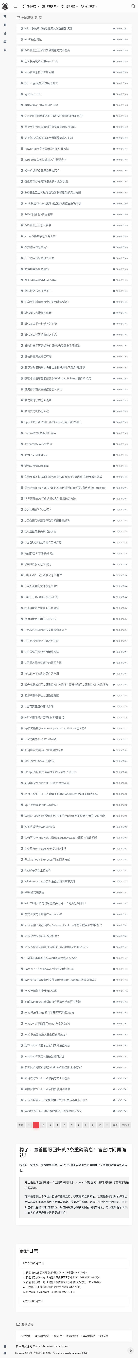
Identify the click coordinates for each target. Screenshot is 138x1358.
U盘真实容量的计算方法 (39, 706)
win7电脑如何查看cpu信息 (41, 990)
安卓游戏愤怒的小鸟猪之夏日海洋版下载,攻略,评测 (55, 367)
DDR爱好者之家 (42, 1336)
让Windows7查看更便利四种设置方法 (47, 1045)
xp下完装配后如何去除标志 (41, 805)
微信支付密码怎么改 (37, 411)
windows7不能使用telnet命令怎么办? (47, 1023)
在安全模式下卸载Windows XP (43, 914)
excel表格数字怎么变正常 (40, 236)
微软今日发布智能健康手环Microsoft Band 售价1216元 (58, 378)
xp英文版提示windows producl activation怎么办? (55, 728)
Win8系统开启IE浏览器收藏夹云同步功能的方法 (53, 1111)
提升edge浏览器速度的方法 (41, 83)
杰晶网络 (26, 1336)
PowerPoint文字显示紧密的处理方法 (47, 148)
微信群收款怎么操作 (37, 269)
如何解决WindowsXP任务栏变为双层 (47, 783)
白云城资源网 (89, 1336)
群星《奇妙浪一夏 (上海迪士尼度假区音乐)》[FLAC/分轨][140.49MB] (63, 1282)
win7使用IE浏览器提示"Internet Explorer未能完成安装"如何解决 (63, 925)
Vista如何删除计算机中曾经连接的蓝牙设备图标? (54, 116)
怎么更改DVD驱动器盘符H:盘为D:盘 (46, 181)
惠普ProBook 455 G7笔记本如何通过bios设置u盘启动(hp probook (65, 487)
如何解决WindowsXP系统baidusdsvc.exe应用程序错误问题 (61, 837)
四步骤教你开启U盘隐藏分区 (42, 695)
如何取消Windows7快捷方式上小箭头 (47, 1078)
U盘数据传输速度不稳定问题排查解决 (47, 520)
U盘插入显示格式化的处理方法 (43, 662)
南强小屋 (58, 1336)
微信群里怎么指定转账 (38, 356)
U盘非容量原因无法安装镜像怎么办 (46, 630)
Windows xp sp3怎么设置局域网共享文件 (50, 881)
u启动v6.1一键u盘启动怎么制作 (43, 575)
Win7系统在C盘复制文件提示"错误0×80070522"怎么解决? (60, 979)
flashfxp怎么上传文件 (38, 870)
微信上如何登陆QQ (36, 455)
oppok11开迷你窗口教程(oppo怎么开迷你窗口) (53, 422)
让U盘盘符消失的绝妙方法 (40, 531)
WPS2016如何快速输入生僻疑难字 (45, 159)
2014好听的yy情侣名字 (39, 214)
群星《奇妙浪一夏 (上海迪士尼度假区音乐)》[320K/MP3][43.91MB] (62, 1277)
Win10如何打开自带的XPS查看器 (44, 717)
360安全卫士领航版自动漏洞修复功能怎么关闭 (53, 192)
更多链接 (104, 1336)
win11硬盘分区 (33, 39)
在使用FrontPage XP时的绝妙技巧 (45, 848)
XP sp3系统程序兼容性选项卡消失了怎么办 (51, 772)
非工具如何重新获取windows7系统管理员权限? (53, 1067)
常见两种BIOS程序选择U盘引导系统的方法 (50, 498)
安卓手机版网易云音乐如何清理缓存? (47, 301)
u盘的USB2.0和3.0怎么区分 (41, 597)
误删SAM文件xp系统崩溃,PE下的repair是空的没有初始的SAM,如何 (65, 815)
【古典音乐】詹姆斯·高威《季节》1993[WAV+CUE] (53, 1287)
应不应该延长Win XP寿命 (40, 826)
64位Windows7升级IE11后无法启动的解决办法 (53, 1001)
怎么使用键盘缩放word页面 (41, 61)
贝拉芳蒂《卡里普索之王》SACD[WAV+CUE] (49, 1292)
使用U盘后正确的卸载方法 (40, 619)
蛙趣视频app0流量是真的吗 (41, 105)
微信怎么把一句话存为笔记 (41, 323)
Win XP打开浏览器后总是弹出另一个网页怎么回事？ (56, 903)
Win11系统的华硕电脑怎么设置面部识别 (48, 28)
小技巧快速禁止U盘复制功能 (42, 640)
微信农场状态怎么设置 (38, 400)
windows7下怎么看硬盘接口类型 (44, 1056)
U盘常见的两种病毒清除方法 (42, 651)
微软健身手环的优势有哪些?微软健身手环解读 (52, 345)
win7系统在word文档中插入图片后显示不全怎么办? (56, 1100)
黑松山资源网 (72, 1336)
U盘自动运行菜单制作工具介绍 (43, 542)
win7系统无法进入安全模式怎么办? (46, 1034)
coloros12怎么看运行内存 (40, 433)
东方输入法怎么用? (36, 247)
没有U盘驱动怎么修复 (38, 564)
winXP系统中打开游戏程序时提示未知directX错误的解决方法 (61, 794)
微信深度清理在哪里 (37, 466)
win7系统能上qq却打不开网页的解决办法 (49, 1012)
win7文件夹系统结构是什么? (42, 936)
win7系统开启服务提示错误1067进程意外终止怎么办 (56, 947)
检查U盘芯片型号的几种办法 (42, 608)
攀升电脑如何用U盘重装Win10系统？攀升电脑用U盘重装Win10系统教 (66, 684)
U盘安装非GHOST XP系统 (40, 739)
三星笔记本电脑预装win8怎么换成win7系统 (51, 958)
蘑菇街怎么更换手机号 (38, 291)
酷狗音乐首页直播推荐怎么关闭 (43, 389)
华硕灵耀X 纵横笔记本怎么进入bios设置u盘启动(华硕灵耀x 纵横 (63, 476)
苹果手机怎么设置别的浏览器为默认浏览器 (50, 127)
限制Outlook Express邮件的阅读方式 (47, 859)
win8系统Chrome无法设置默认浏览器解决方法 (53, 203)
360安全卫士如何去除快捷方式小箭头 (47, 50)
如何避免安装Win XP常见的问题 (44, 750)
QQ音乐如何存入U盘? (38, 509)
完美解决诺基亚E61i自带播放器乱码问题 (49, 137)
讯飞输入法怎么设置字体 (39, 258)
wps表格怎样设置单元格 (39, 72)
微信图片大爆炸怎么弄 (38, 312)
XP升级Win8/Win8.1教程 (39, 761)
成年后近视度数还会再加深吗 (42, 170)
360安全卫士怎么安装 (38, 225)
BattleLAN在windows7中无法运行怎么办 (50, 969)
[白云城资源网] (5, 6)
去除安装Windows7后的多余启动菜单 (47, 1089)
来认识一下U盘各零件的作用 (42, 673)
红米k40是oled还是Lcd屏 (40, 280)
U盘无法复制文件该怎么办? (41, 586)
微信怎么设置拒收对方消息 (41, 334)
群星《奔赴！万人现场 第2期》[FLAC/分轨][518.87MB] (55, 1272)
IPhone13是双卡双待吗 (38, 444)
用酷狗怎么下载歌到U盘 (39, 553)
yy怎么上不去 (33, 94)
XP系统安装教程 (34, 892)
